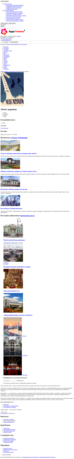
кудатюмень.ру (4, 413)
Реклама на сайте (7, 448)
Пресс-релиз (6, 428)
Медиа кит (6, 451)
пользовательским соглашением (30, 457)
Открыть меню (4, 23)
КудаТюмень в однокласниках (10, 405)
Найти (2, 26)
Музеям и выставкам (8, 440)
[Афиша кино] (12, 375)
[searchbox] (37, 26)
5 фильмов (24, 375)
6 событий (24, 355)
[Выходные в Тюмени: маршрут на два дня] (10, 186)
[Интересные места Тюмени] (12, 336)
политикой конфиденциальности (47, 457)
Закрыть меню (12, 23)
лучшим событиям (6, 40)
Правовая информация (9, 430)
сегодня (8, 44)
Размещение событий (8, 438)
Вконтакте (6, 404)
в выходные (17, 44)
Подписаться (20, 380)
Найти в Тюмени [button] (4, 1)
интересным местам (7, 38)
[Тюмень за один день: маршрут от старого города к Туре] (10, 168)
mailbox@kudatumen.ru (9, 422)
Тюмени (19, 36)
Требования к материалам (9, 439)
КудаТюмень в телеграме (9, 407)
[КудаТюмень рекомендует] (12, 355)
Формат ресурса (7, 432)
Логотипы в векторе (8, 452)
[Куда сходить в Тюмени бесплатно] (10, 205)
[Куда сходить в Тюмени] (16, 34)
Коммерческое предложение (10, 449)
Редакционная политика (9, 429)
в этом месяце (23, 44)
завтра (12, 44)
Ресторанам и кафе (8, 442)
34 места (24, 336)
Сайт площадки (4, 128)
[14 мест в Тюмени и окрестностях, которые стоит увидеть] (10, 150)
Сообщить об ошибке (8, 419)
